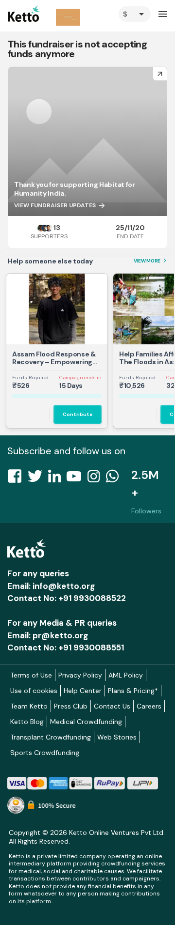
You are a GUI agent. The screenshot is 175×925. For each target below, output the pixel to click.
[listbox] (135, 14)
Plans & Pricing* (133, 690)
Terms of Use (31, 675)
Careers (149, 706)
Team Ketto (29, 706)
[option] (135, 14)
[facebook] (17, 479)
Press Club (71, 706)
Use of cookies (33, 690)
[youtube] (77, 479)
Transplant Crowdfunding (50, 737)
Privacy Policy (80, 675)
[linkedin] (57, 479)
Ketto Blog (27, 721)
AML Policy (125, 675)
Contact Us (112, 706)
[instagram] (96, 479)
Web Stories (117, 737)
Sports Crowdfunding (44, 752)
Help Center (83, 690)
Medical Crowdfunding (86, 721)
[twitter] (38, 479)
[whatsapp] (115, 479)
